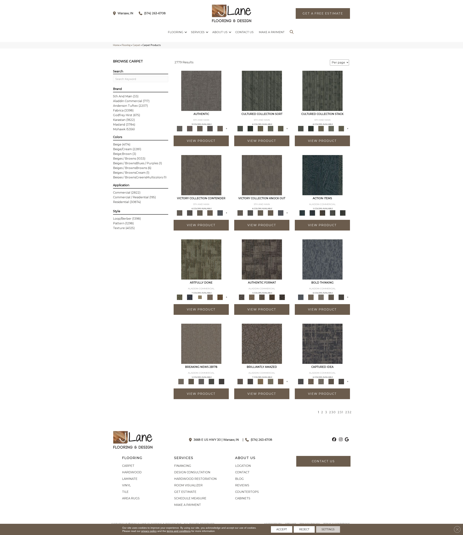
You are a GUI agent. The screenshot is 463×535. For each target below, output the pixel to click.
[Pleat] (270, 128)
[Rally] (209, 212)
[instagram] (340, 439)
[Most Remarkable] (189, 296)
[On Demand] (211, 381)
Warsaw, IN (125, 13)
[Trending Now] (201, 343)
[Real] (220, 128)
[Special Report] (191, 381)
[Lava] (321, 296)
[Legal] (209, 128)
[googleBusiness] (346, 439)
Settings (328, 529)
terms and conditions (179, 531)
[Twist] (280, 128)
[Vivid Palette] (220, 296)
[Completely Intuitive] (260, 381)
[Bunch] (250, 128)
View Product (201, 141)
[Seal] (341, 296)
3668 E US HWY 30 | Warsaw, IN (216, 439)
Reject (304, 529)
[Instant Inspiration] (280, 381)
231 (340, 412)
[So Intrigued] (262, 343)
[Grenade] (310, 296)
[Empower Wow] (270, 381)
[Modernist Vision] (199, 296)
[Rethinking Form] (272, 296)
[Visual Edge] (262, 259)
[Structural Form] (282, 296)
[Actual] (201, 90)
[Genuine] (199, 128)
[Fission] (331, 296)
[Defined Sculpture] (251, 296)
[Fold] (260, 128)
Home (116, 45)
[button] (185, 32)
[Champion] (189, 212)
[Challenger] (201, 174)
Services (198, 32)
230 (332, 412)
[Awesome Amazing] (209, 296)
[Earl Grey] (332, 212)
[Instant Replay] (201, 381)
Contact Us (244, 32)
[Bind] (262, 90)
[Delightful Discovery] (201, 259)
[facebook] (333, 439)
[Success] (220, 212)
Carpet (136, 45)
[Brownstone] (322, 212)
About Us (220, 32)
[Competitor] (199, 212)
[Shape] (322, 259)
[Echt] (189, 128)
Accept (281, 529)
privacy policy (149, 531)
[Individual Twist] (261, 296)
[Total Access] (221, 381)
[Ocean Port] (312, 212)
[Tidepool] (322, 174)
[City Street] (342, 212)
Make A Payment (271, 32)
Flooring (175, 32)
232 (348, 412)
